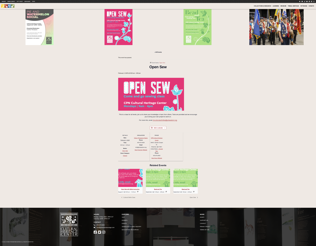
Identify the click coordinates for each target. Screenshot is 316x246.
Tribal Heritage (293, 6)
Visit (123, 217)
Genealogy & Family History (131, 226)
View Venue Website (156, 158)
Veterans (303, 6)
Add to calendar (158, 128)
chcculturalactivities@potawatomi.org (165, 120)
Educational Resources (130, 229)
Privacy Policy (205, 226)
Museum (283, 6)
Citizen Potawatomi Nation (141, 138)
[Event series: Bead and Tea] (166, 191)
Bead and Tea (158, 189)
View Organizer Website (141, 150)
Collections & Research (262, 6)
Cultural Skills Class (129, 197)
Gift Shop (20, 1)
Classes (125, 155)
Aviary (4, 1)
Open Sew (125, 151)
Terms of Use (204, 229)
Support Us (204, 220)
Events (124, 223)
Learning (276, 6)
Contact (203, 223)
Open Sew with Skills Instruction (130, 189)
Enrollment (11, 1)
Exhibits (124, 220)
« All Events (158, 52)
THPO (33, 1)
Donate (311, 6)
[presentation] (130, 178)
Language (27, 1)
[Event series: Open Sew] (137, 191)
